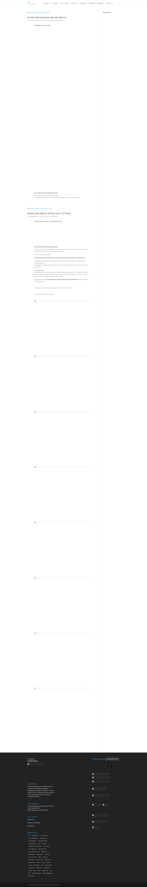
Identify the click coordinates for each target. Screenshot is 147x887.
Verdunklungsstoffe (36, 873)
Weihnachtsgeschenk (48, 873)
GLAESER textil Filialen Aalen (35, 846)
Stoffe (38, 870)
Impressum (31, 819)
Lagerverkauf (44, 851)
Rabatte (49, 862)
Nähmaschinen (40, 859)
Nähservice (92, 3)
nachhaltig (46, 854)
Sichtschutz (39, 868)
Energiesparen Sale (42, 841)
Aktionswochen (35, 835)
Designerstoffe (43, 838)
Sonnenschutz (46, 868)
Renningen (36, 865)
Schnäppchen (31, 868)
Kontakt (108, 3)
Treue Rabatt (82, 3)
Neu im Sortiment (32, 857)
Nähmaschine (31, 859)
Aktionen (52, 20)
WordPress (56, 884)
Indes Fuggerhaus (32, 849)
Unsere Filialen (64, 3)
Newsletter (100, 3)
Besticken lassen (45, 835)
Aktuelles (55, 3)
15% (29, 835)
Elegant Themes (39, 884)
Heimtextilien (46, 846)
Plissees (43, 862)
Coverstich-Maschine (33, 838)
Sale (42, 865)
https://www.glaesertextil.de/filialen (38, 810)
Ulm (29, 873)
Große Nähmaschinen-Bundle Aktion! (47, 17)
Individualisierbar (42, 849)
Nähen (39, 857)
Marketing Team (34, 20)
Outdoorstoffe (31, 862)
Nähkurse (74, 3)
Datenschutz (31, 826)
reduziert (30, 865)
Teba (51, 870)
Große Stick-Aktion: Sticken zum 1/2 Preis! (49, 213)
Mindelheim (40, 854)
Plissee (38, 862)
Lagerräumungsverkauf (33, 851)
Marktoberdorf (31, 854)
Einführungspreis (32, 841)
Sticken (30, 870)
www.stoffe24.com (112, 759)
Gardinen (44, 843)
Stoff (34, 870)
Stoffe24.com (45, 870)
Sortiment (46, 3)
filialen (38, 843)
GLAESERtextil (59, 20)
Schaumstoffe (48, 865)
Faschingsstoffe (32, 843)
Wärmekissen (31, 876)
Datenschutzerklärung (34, 822)
